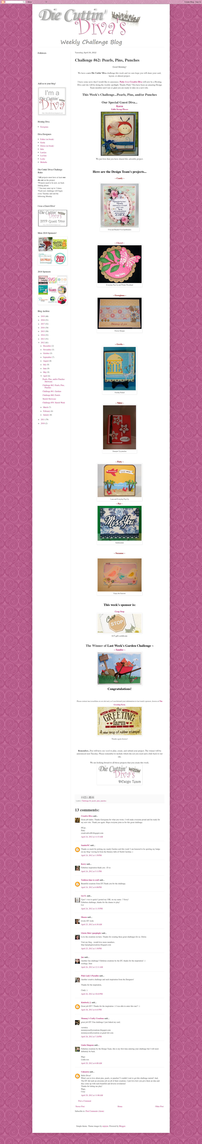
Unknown (85, 1071)
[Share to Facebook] (90, 797)
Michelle (43, 162)
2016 (43, 327)
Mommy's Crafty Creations (92, 1018)
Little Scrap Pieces (119, 109)
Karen (119, 106)
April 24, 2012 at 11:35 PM (92, 908)
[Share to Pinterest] (93, 797)
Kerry (83, 864)
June (45, 368)
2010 (43, 423)
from (131, 81)
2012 (43, 342)
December (47, 346)
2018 (43, 320)
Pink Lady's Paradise (90, 975)
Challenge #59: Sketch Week (54, 402)
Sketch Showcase (49, 398)
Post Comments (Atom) (95, 1111)
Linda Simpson (87, 1045)
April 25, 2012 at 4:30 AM (91, 924)
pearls (94, 801)
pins (98, 801)
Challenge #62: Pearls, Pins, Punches (53, 386)
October (46, 353)
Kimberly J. (86, 1002)
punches (103, 801)
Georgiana (44, 126)
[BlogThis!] (85, 797)
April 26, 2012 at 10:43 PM (92, 994)
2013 (43, 338)
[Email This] (82, 797)
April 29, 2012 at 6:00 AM (91, 1063)
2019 (43, 316)
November (47, 349)
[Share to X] (87, 797)
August (46, 361)
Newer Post (80, 1106)
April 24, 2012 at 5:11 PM (91, 871)
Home (120, 1106)
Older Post (159, 1106)
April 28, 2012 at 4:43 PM (91, 1009)
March (46, 407)
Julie (42, 149)
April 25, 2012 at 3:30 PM (91, 948)
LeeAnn (43, 155)
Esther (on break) (47, 139)
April (45, 376)
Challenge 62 (86, 801)
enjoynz (105, 1126)
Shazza (84, 917)
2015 (43, 331)
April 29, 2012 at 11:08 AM (92, 1095)
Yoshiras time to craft (90, 879)
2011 (43, 419)
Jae (82, 957)
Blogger (122, 1126)
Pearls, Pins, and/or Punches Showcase (54, 380)
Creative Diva (86, 815)
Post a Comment (84, 1101)
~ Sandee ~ (119, 649)
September (47, 357)
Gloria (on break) (47, 145)
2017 (43, 323)
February (47, 411)
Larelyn (43, 152)
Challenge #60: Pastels (51, 395)
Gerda (42, 142)
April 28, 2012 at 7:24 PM (91, 1036)
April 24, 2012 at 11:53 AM (92, 836)
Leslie (42, 159)
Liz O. (83, 895)
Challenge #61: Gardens (52, 391)
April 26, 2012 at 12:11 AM (92, 967)
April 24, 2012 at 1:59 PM (91, 855)
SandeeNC (85, 845)
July (45, 364)
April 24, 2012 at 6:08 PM (91, 887)
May (45, 372)
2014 (43, 335)
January (46, 414)
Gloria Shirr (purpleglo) (91, 933)
